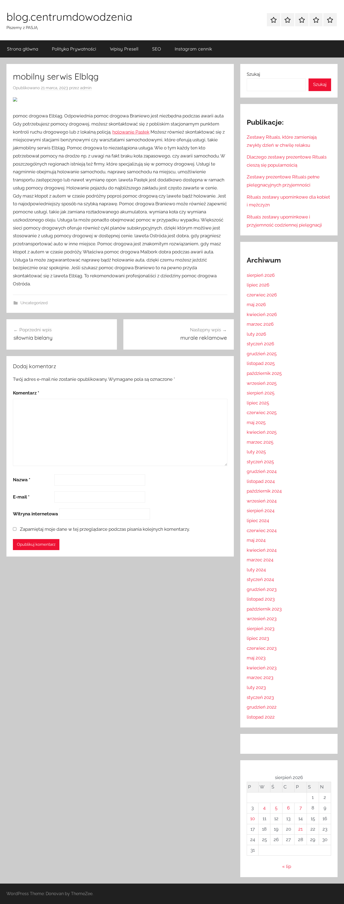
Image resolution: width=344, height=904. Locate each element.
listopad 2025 (261, 363)
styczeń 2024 (260, 579)
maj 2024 (256, 540)
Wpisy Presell (124, 49)
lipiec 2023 (258, 638)
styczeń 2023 (260, 697)
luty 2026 (256, 334)
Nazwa (21, 479)
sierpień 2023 (260, 628)
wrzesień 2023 (262, 618)
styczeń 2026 (260, 343)
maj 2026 (256, 304)
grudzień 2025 (262, 353)
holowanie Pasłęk (130, 132)
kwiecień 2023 (262, 667)
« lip (286, 866)
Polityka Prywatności (74, 49)
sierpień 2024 (260, 510)
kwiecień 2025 (262, 432)
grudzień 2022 (262, 707)
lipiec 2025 (258, 403)
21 (300, 829)
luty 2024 (256, 569)
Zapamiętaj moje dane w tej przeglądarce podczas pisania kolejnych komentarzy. (105, 529)
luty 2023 (256, 687)
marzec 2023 (260, 677)
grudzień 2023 (262, 589)
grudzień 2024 (262, 471)
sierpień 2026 (261, 275)
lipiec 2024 (258, 520)
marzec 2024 (260, 559)
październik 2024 (264, 491)
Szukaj (253, 74)
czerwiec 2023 (262, 648)
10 (252, 818)
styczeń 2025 (260, 461)
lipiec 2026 (258, 285)
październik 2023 (264, 609)
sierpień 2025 (260, 393)
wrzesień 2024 (262, 501)
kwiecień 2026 (262, 314)
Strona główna (22, 49)
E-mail (21, 497)
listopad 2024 (261, 481)
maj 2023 (256, 658)
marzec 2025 (260, 442)
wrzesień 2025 (262, 383)
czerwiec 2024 (262, 530)
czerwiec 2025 (262, 412)
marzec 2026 (260, 324)
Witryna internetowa (35, 513)
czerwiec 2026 (262, 294)
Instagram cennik (193, 49)
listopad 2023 (261, 599)
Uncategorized (34, 302)
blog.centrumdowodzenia (69, 16)
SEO (156, 49)
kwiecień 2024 (262, 550)
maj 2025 (256, 422)
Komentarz (26, 393)
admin (86, 87)
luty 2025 (256, 451)
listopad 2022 (261, 717)
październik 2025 (264, 373)
